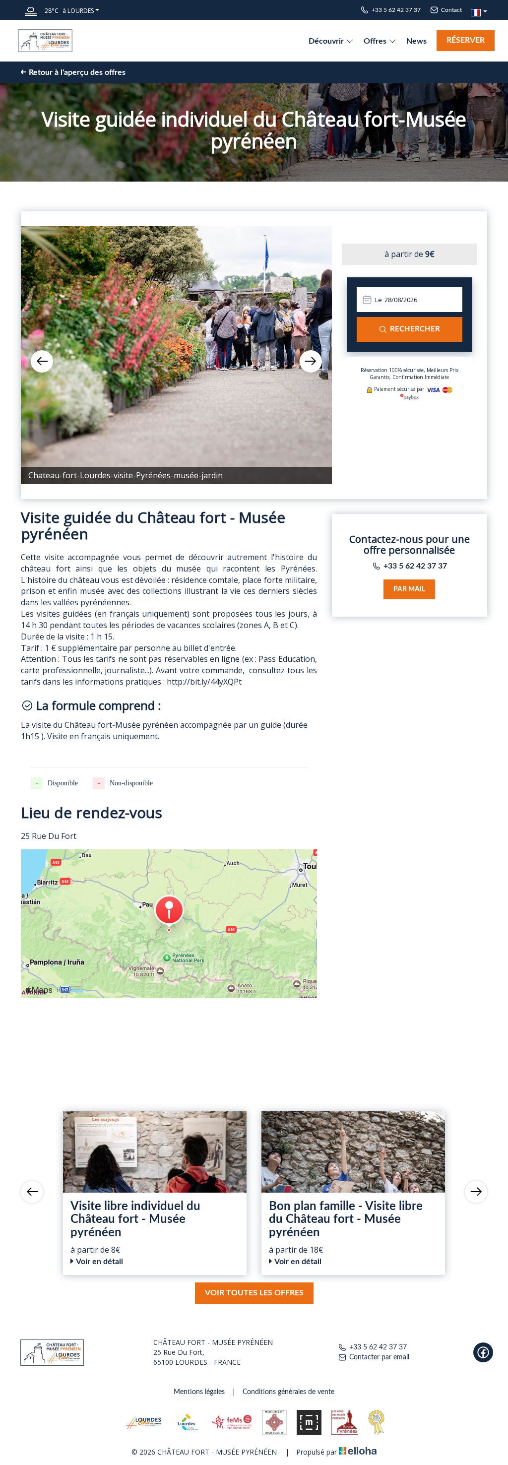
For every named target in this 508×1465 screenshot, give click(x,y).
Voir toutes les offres (254, 1293)
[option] (176, 355)
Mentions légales (199, 1392)
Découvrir (327, 41)
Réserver (465, 40)
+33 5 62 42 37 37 (378, 1347)
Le (378, 299)
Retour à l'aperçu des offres (77, 72)
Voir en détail (99, 1262)
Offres (376, 41)
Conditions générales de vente (288, 1392)
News (416, 41)
